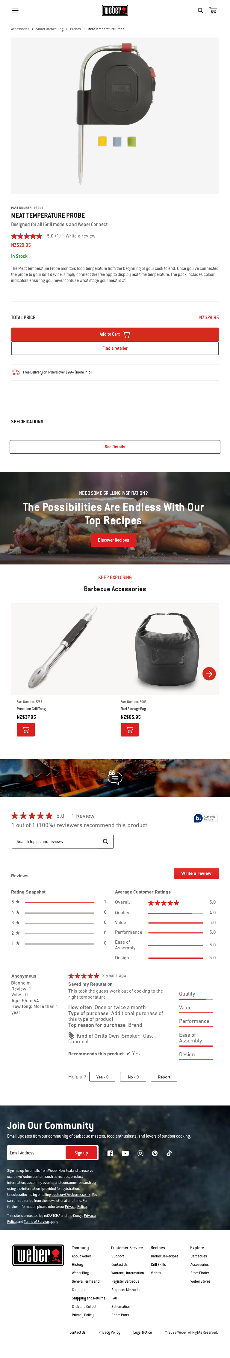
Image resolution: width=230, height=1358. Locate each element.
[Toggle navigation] (15, 10)
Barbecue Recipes (164, 1256)
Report (164, 1077)
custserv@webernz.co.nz (71, 1194)
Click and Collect (84, 1306)
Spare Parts (120, 1315)
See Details (115, 446)
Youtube (125, 1153)
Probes (75, 29)
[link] (38, 236)
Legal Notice (142, 1332)
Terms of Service (36, 1221)
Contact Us (119, 1264)
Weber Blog (80, 1273)
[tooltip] (206, 818)
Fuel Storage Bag (133, 708)
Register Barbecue (125, 1281)
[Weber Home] (115, 10)
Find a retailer (115, 348)
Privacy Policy (76, 1206)
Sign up (81, 1153)
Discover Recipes (113, 540)
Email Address (22, 1153)
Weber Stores (200, 1281)
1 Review (84, 816)
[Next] (209, 674)
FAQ (114, 1298)
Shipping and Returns (88, 1298)
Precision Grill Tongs (32, 708)
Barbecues (198, 1256)
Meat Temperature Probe (105, 29)
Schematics (120, 1306)
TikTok (169, 1153)
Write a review (81, 236)
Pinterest (154, 1153)
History (77, 1264)
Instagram (140, 1153)
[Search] (202, 10)
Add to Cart (110, 334)
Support (117, 1256)
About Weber (81, 1256)
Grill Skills (158, 1264)
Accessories (20, 29)
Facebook (110, 1153)
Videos (156, 1273)
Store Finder (199, 1273)
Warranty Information (127, 1273)
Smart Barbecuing (49, 29)
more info (83, 372)
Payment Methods (125, 1289)
